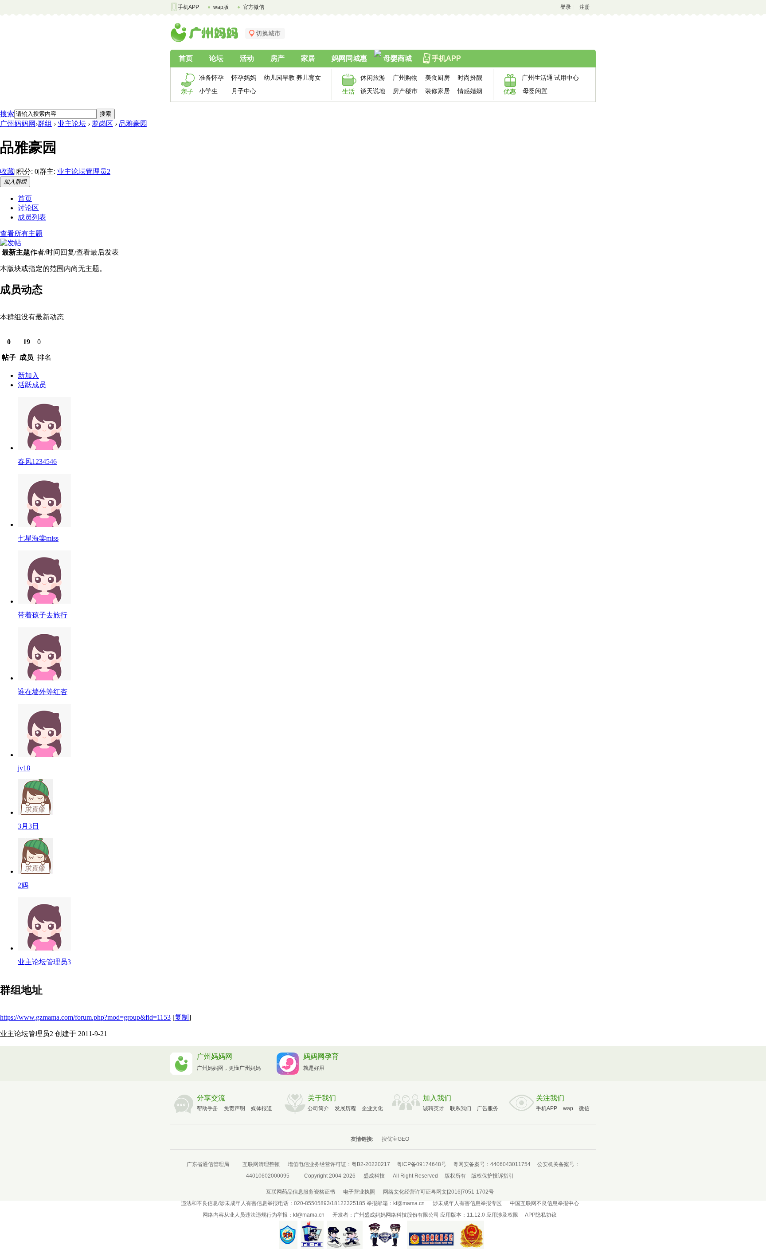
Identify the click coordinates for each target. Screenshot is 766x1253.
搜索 (7, 114)
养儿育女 (308, 77)
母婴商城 (397, 58)
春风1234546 (37, 461)
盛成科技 (374, 1176)
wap (568, 1108)
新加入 (28, 375)
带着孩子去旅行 (42, 615)
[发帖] (10, 243)
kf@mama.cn (409, 1203)
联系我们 (460, 1108)
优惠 (510, 91)
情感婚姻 (469, 90)
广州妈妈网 (17, 123)
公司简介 (318, 1108)
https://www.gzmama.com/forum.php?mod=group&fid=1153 (85, 1017)
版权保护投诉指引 (492, 1176)
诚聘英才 (433, 1108)
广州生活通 (535, 77)
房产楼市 (405, 90)
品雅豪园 (133, 123)
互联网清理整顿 (261, 1164)
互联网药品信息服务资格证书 (300, 1192)
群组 (45, 123)
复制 (182, 1017)
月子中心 (243, 90)
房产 (277, 58)
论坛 (216, 58)
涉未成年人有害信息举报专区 (467, 1203)
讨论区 (28, 208)
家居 (308, 58)
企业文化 (372, 1108)
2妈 (23, 885)
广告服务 (487, 1108)
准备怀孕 (211, 77)
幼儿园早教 (277, 77)
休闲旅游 (372, 77)
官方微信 (253, 7)
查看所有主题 (21, 233)
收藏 (7, 171)
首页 (186, 58)
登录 (565, 7)
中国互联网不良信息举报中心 (544, 1203)
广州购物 (405, 77)
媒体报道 (261, 1108)
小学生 (208, 90)
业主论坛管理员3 (44, 962)
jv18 (24, 768)
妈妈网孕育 (321, 1056)
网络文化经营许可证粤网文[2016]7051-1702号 (438, 1192)
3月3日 (28, 826)
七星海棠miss (38, 538)
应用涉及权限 (502, 1215)
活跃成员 (32, 385)
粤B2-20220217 (371, 1164)
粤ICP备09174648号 (421, 1164)
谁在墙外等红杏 (42, 691)
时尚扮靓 (469, 77)
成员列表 (32, 217)
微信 (584, 1108)
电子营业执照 (359, 1192)
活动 (247, 58)
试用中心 (566, 77)
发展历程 (345, 1108)
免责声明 (234, 1108)
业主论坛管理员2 (83, 171)
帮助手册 (207, 1108)
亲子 (187, 91)
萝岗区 (102, 123)
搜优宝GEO (395, 1139)
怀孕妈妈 (243, 77)
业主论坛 (72, 123)
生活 (348, 91)
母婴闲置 (535, 90)
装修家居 (437, 90)
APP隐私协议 (541, 1215)
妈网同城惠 (349, 58)
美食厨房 (437, 77)
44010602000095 (267, 1176)
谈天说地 (372, 90)
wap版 (221, 7)
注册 (584, 7)
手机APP (188, 7)
